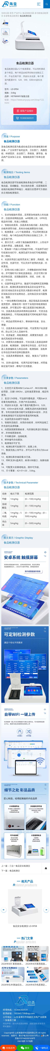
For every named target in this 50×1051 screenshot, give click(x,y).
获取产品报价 (26, 110)
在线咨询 (10, 1047)
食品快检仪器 (28, 13)
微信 (27, 1047)
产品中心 (18, 13)
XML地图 (21, 1041)
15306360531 (27, 118)
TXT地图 (29, 1041)
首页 (11, 13)
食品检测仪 (14, 870)
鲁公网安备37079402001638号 (32, 1037)
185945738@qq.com (24, 1013)
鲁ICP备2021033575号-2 (29, 1035)
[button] (46, 909)
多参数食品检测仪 (11, 15)
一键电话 (43, 1047)
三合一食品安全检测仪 (19, 865)
